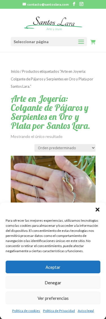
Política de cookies (26, 311)
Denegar (53, 282)
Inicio (15, 71)
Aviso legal (86, 311)
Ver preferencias (53, 298)
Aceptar (53, 267)
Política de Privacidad (59, 311)
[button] (97, 209)
